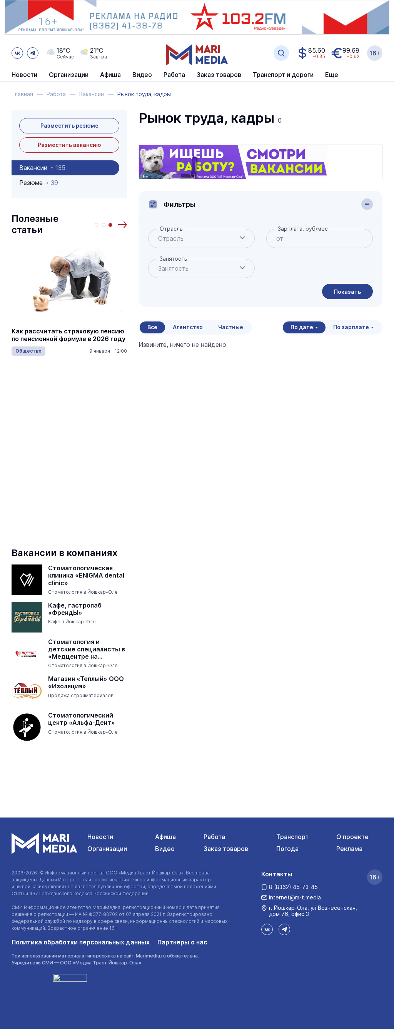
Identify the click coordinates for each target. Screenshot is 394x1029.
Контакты (276, 874)
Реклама (349, 849)
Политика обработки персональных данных (81, 942)
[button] (122, 224)
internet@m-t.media (295, 897)
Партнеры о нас (182, 942)
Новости (24, 75)
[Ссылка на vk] (17, 53)
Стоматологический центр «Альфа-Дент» (81, 719)
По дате (301, 327)
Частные (230, 327)
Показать (347, 291)
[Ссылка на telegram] (32, 53)
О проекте (352, 837)
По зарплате (351, 327)
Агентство (188, 327)
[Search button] (281, 53)
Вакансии (42, 168)
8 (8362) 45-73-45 (293, 887)
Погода (287, 849)
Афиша (165, 837)
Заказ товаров (226, 849)
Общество (28, 351)
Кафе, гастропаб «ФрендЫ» (75, 609)
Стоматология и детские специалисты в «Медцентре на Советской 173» (86, 649)
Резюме (38, 182)
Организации (107, 849)
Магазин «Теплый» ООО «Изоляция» (86, 682)
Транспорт (292, 837)
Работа (174, 75)
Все (152, 327)
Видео (142, 75)
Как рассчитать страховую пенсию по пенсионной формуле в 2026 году (68, 335)
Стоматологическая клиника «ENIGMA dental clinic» (86, 575)
